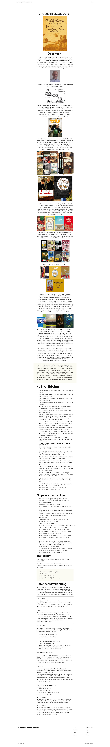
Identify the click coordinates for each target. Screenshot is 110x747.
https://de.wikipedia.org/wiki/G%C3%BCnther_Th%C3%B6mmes (57, 525)
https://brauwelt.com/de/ (51, 521)
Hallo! (92, 2)
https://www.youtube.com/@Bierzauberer (51, 552)
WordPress (91, 743)
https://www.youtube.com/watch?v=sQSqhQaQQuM (54, 529)
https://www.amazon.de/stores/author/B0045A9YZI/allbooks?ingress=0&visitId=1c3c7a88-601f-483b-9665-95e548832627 (56, 515)
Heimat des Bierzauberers (24, 2)
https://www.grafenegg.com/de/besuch (50, 533)
